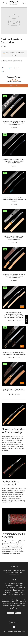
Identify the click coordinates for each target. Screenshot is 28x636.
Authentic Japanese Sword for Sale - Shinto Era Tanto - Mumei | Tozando (14, 390)
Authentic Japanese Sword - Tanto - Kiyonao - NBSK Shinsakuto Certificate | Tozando (14, 237)
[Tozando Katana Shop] (14, 3)
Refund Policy (9, 585)
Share (18, 613)
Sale (21, 572)
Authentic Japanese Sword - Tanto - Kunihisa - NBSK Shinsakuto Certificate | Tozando (14, 276)
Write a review (14, 86)
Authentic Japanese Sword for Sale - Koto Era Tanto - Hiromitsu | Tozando (14, 353)
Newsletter (21, 590)
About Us (7, 583)
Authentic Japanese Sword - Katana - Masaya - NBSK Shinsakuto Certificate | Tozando (14, 199)
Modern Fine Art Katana (19, 570)
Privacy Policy (19, 583)
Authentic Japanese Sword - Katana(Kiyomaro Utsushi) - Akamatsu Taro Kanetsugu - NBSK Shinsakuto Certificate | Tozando (14, 315)
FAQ (18, 587)
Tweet (11, 613)
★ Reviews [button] (26, 319)
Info (18, 574)
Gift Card (14, 590)
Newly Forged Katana (12, 572)
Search (13, 583)
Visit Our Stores (19, 585)
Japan (13, 622)
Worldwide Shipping (10, 587)
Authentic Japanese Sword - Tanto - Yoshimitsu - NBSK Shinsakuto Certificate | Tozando (14, 123)
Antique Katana (7, 570)
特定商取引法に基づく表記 (18, 594)
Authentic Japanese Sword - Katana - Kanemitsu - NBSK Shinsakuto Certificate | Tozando (14, 161)
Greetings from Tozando (11, 592)
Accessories (13, 574)
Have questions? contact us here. (12, 61)
